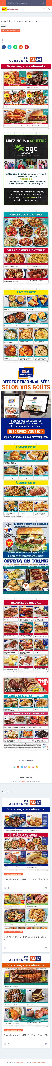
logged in (24, 781)
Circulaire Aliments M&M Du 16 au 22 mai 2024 (26, 1035)
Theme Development (38, 1062)
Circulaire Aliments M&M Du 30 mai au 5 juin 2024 (25, 938)
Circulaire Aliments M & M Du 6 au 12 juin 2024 (26, 879)
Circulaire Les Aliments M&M (10, 30)
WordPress (20, 1062)
